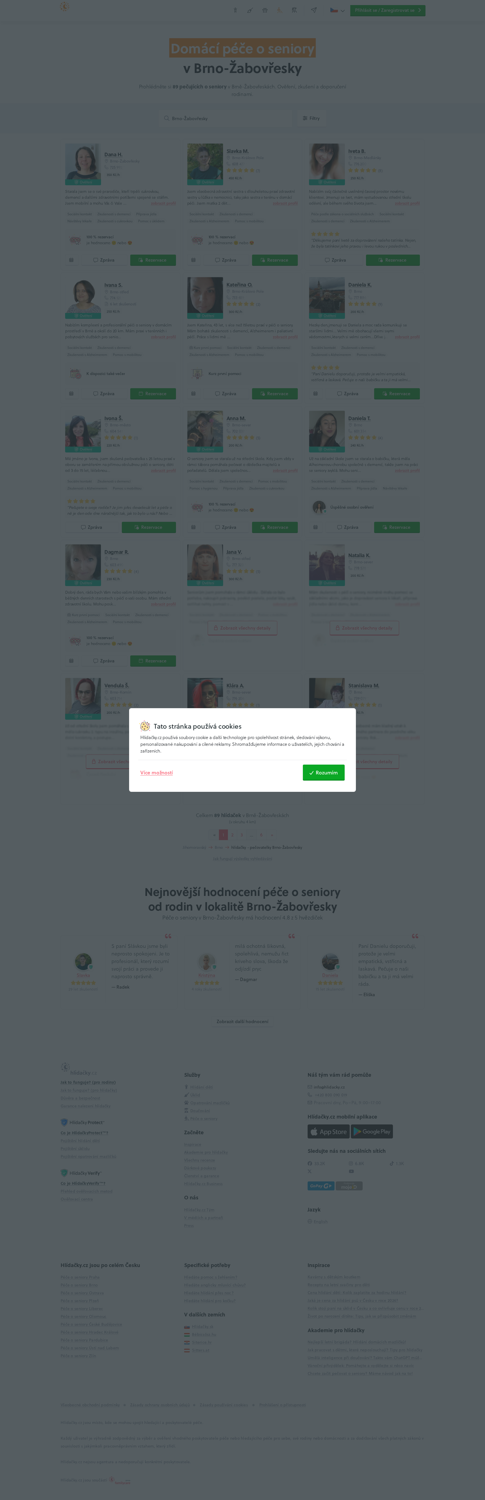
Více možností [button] (156, 772)
